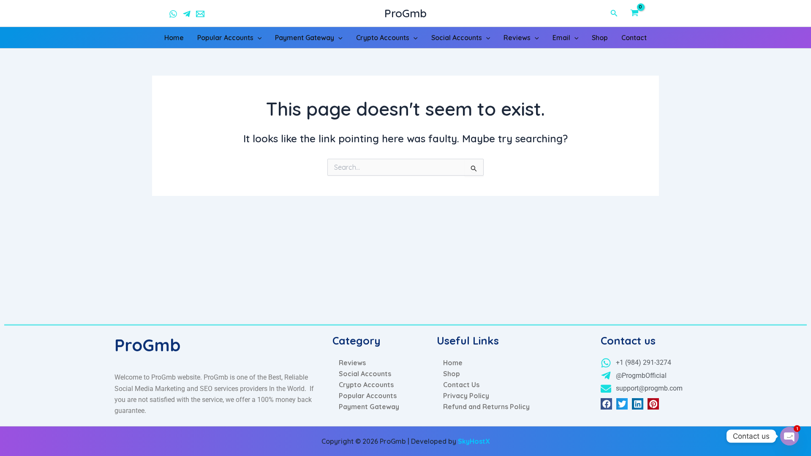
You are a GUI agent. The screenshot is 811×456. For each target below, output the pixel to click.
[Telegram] (186, 14)
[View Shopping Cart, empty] (642, 13)
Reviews (517, 37)
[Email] (200, 14)
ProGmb (405, 13)
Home (174, 37)
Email (561, 37)
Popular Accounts (225, 37)
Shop (600, 37)
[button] (614, 13)
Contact (634, 37)
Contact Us (461, 384)
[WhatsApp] (173, 14)
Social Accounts (456, 37)
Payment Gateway (304, 37)
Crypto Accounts (382, 37)
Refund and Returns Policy (486, 406)
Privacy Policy (466, 395)
